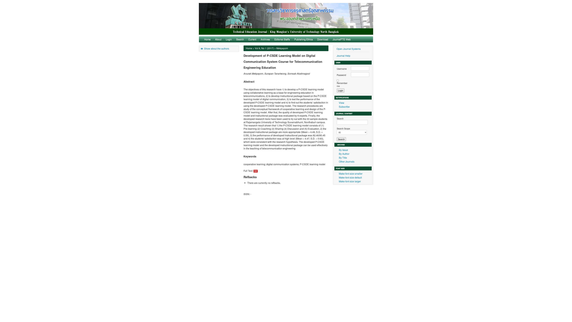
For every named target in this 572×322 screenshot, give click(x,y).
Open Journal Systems (349, 49)
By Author (344, 153)
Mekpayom (282, 48)
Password (341, 74)
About (218, 39)
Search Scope (343, 128)
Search (240, 39)
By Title (343, 157)
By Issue (343, 150)
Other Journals (346, 161)
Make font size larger (350, 181)
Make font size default (350, 177)
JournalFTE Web (342, 39)
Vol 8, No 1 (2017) (264, 48)
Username (342, 68)
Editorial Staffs (282, 39)
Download (322, 39)
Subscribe (344, 106)
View (341, 103)
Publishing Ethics (303, 39)
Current (252, 39)
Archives (265, 39)
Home (207, 39)
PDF (255, 171)
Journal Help (343, 55)
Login (229, 39)
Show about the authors (216, 48)
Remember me (342, 85)
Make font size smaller (350, 173)
